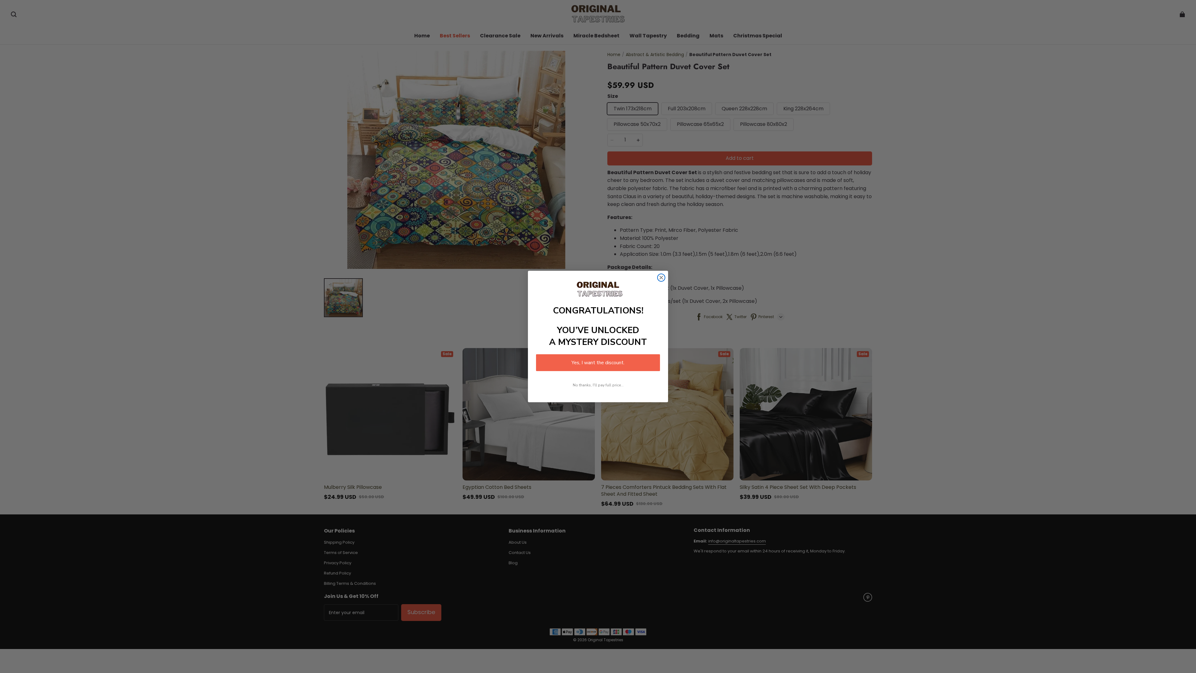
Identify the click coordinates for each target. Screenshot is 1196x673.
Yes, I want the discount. (598, 362)
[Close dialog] (661, 277)
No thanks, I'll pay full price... (598, 385)
